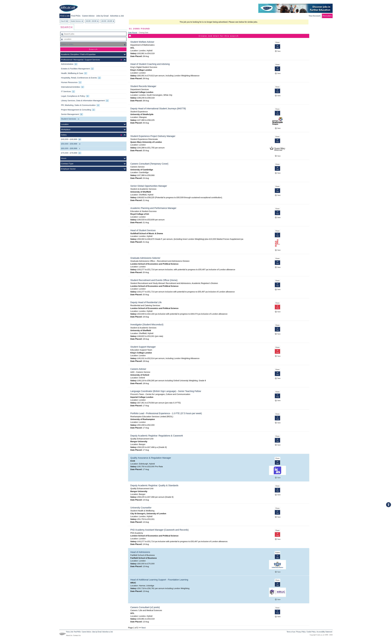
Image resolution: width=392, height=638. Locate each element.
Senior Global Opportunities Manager (148, 186)
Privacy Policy (301, 632)
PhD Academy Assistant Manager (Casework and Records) (159, 530)
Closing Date (143, 32)
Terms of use (291, 632)
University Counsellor (140, 507)
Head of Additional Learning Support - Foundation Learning (159, 579)
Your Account (314, 16)
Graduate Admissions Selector (145, 258)
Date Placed (132, 32)
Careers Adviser (138, 369)
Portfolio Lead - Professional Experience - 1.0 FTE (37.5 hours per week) (166, 413)
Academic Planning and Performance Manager (153, 208)
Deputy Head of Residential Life (146, 302)
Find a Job (65, 16)
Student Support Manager (143, 347)
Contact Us (77, 635)
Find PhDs (75, 16)
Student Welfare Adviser (142, 42)
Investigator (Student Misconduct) (146, 324)
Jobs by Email (102, 16)
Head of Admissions (140, 552)
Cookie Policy (311, 632)
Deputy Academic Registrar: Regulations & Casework (156, 435)
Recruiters (327, 16)
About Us (69, 635)
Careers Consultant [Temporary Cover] (149, 163)
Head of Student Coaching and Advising (150, 64)
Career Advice (88, 16)
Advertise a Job (117, 16)
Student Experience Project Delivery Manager (152, 136)
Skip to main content (10, 2)
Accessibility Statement (324, 632)
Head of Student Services (143, 230)
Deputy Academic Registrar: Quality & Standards (154, 485)
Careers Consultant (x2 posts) (145, 607)
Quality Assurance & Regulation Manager (150, 458)
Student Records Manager (143, 86)
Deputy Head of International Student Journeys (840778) (158, 108)
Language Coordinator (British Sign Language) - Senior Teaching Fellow (165, 391)
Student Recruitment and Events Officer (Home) (153, 280)
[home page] (68, 8)
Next (143, 628)
